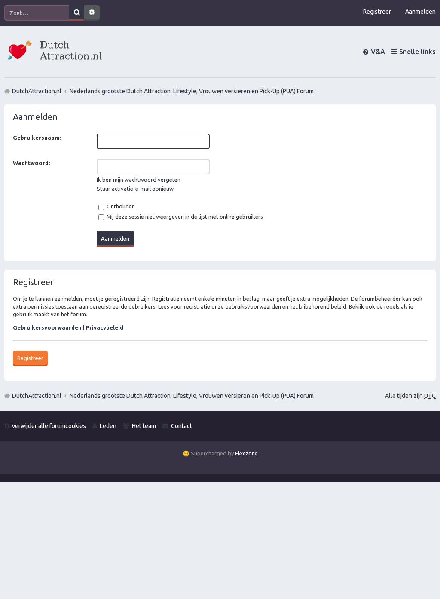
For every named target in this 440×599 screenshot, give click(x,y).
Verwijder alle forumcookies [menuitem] (49, 425)
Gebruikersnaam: (37, 137)
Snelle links (417, 51)
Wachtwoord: (31, 163)
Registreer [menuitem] (377, 11)
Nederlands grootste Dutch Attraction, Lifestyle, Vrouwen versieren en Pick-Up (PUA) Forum (192, 395)
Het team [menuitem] (144, 425)
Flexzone (246, 453)
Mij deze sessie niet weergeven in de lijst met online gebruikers (184, 217)
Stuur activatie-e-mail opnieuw (135, 189)
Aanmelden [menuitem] (420, 11)
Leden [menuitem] (108, 425)
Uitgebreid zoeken (92, 13)
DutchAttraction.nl (36, 395)
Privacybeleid (104, 327)
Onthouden (120, 206)
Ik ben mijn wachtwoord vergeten (138, 180)
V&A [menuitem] (378, 51)
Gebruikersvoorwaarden (47, 327)
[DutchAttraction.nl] (53, 51)
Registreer (30, 358)
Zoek (76, 13)
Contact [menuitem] (181, 425)
